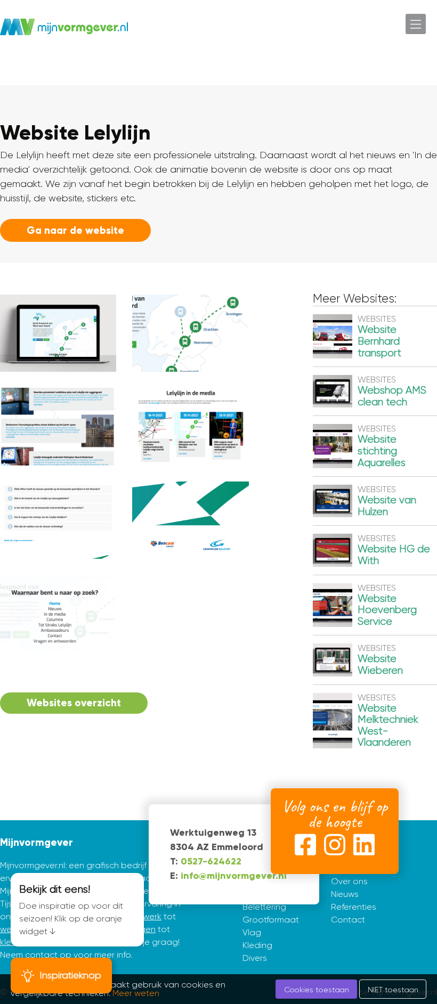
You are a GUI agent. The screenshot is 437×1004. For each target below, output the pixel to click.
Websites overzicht (74, 703)
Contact (348, 920)
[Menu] (415, 24)
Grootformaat (270, 920)
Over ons (349, 881)
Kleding (257, 945)
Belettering (264, 907)
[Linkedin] (364, 847)
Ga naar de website (75, 230)
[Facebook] (305, 847)
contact (41, 955)
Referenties (353, 907)
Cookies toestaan (316, 989)
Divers (254, 958)
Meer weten (135, 993)
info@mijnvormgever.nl (234, 875)
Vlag (251, 932)
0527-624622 (211, 861)
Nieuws (345, 894)
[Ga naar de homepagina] (64, 27)
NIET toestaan (393, 989)
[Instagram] (334, 847)
